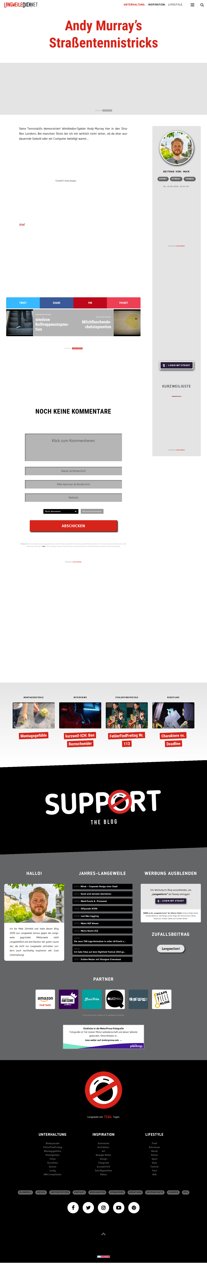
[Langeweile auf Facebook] (73, 1207)
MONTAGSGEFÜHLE (34, 698)
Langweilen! (171, 949)
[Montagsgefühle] (33, 721)
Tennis (189, 179)
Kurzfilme (52, 1162)
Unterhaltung (52, 1135)
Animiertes (103, 1143)
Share (56, 302)
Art (103, 1151)
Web (154, 1174)
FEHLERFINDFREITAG (126, 698)
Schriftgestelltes (103, 1170)
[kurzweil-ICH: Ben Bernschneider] (80, 725)
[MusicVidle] (92, 999)
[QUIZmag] (115, 999)
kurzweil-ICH (103, 1166)
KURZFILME (173, 698)
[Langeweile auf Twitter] (88, 1207)
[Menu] (192, 5)
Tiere (154, 1170)
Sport (163, 179)
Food (154, 1143)
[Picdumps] (138, 999)
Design (103, 1158)
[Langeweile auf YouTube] (118, 1207)
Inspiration (104, 1135)
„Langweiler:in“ (160, 894)
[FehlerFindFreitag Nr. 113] (126, 725)
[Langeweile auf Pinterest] (134, 1207)
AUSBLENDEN (107, 110)
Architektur (103, 1147)
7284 (108, 1117)
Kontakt (79, 1192)
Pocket (123, 302)
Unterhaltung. (135, 4)
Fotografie (103, 1162)
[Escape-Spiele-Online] (161, 999)
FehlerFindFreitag (52, 1147)
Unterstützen (60, 1192)
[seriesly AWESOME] (68, 999)
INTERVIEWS (80, 698)
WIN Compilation (52, 1174)
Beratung (135, 1192)
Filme (53, 1158)
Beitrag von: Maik (176, 172)
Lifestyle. (175, 4)
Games (52, 1166)
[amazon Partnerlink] (45, 999)
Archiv (41, 1192)
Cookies (173, 1192)
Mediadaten (97, 1192)
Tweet (23, 302)
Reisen (154, 1154)
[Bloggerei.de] (103, 1256)
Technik (154, 1166)
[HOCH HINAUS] (103, 1233)
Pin (90, 302)
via (22, 224)
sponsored (117, 1192)
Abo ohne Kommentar (92, 511)
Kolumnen (154, 1147)
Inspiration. (157, 4)
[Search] (202, 5)
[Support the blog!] (103, 807)
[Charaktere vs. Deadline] (173, 725)
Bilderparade (52, 1143)
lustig (52, 1170)
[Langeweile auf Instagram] (103, 1207)
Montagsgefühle (52, 1151)
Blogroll (25, 1192)
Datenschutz (155, 1192)
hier (44, 546)
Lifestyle (154, 1135)
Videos (103, 1174)
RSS (186, 1192)
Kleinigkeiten (53, 1154)
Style (154, 1162)
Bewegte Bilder (103, 1154)
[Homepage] (24, 5)
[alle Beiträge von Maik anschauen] (176, 148)
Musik (154, 1151)
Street (176, 179)
